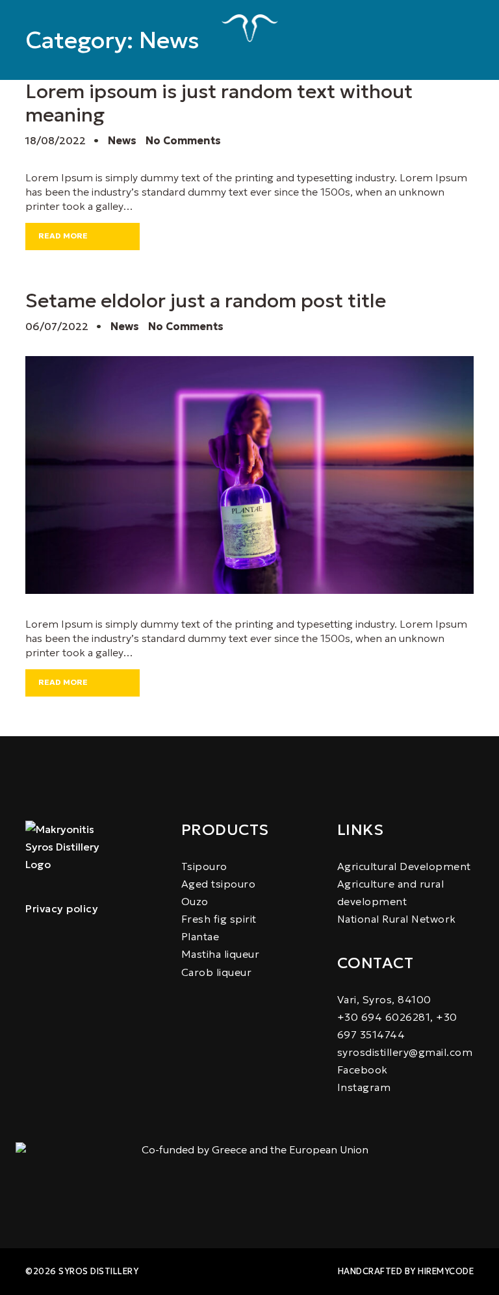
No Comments (183, 140)
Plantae (200, 936)
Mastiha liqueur (220, 953)
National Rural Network (396, 918)
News (122, 140)
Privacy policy (61, 908)
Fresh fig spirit (219, 918)
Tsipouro (204, 866)
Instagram (364, 1087)
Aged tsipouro (218, 883)
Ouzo (195, 901)
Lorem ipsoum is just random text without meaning (219, 103)
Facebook (362, 1069)
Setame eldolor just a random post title (205, 300)
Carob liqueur (216, 972)
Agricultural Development (404, 866)
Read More (63, 235)
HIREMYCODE (446, 1271)
